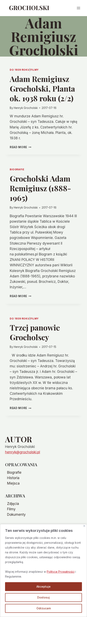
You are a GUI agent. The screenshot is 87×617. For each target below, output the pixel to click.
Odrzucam (43, 608)
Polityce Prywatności (60, 571)
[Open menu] (78, 8)
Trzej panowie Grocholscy (35, 332)
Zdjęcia (13, 504)
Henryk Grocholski (26, 108)
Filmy (34, 69)
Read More (20, 147)
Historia (13, 478)
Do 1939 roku (19, 69)
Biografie (17, 169)
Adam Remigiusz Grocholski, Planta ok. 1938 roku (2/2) (42, 88)
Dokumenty (16, 515)
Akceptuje (43, 586)
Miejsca (13, 483)
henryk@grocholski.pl (22, 452)
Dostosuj (43, 597)
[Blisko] (84, 526)
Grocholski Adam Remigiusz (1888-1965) (40, 188)
